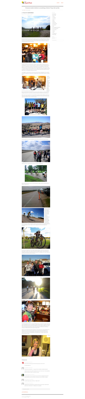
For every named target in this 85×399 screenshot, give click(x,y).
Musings (31, 14)
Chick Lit (53, 16)
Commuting (54, 17)
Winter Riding (54, 34)
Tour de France (54, 29)
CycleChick (28, 14)
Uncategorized (54, 33)
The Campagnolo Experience (56, 27)
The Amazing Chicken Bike (25, 392)
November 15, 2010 (24, 14)
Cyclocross (53, 18)
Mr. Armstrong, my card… (25, 391)
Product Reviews (54, 23)
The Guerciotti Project (55, 28)
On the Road (54, 22)
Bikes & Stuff (54, 15)
